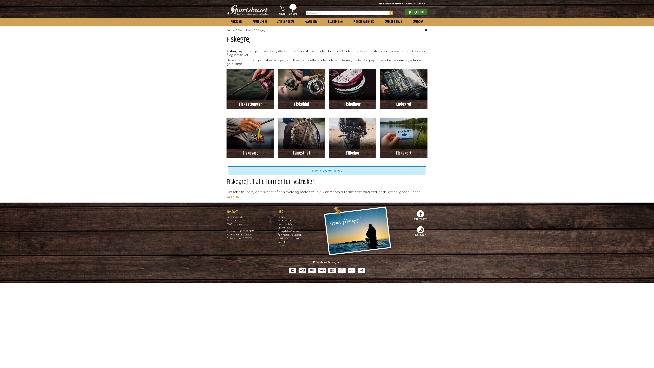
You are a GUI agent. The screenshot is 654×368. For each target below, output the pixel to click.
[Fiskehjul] (301, 84)
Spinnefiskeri (285, 21)
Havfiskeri (311, 21)
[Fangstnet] (301, 133)
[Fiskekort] (403, 133)
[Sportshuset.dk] (248, 9)
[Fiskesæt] (250, 133)
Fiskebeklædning (363, 21)
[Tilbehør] (352, 133)
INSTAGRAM (420, 235)
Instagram (335, 262)
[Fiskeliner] (352, 84)
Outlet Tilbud (393, 21)
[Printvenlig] (426, 30)
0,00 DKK (419, 12)
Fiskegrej (236, 21)
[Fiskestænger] (250, 84)
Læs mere (233, 196)
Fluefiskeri (260, 21)
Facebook (321, 262)
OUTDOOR (418, 21)
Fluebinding (335, 21)
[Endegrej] (403, 84)
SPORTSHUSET (420, 219)
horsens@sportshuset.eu (240, 234)
